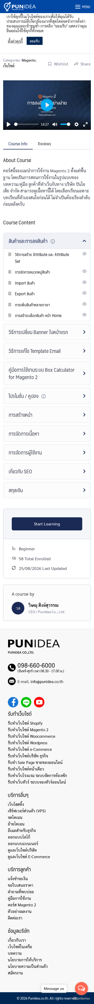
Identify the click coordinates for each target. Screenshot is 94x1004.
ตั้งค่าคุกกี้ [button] (15, 40)
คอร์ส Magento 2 (22, 904)
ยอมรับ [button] (34, 41)
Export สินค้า (24, 293)
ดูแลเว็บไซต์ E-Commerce (29, 856)
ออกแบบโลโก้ (19, 836)
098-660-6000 (36, 665)
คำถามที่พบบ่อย (21, 891)
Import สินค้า (25, 282)
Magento (29, 60)
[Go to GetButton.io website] (81, 998)
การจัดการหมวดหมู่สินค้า (32, 271)
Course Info (17, 143)
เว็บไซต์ (9, 65)
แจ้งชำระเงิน (18, 878)
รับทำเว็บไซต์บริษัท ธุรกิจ (28, 755)
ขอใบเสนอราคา (20, 885)
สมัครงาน (15, 972)
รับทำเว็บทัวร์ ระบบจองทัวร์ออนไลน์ (37, 781)
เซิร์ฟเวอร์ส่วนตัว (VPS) (27, 810)
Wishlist (61, 63)
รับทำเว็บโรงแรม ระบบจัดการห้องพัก (37, 775)
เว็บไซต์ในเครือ (20, 946)
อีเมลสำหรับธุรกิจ (22, 830)
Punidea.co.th (38, 998)
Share (85, 63)
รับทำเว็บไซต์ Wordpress (27, 742)
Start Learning (47, 523)
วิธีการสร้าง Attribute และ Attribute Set (42, 258)
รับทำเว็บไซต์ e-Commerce (30, 749)
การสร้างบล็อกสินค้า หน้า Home (38, 315)
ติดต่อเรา (15, 917)
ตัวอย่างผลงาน (20, 911)
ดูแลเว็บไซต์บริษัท (22, 849)
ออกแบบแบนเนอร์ (23, 843)
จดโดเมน (15, 817)
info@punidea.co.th (47, 681)
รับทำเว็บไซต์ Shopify (25, 722)
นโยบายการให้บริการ (25, 959)
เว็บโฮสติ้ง (16, 804)
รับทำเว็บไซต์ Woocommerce (31, 736)
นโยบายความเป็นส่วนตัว (28, 966)
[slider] (26, 124)
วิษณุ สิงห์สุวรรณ (43, 605)
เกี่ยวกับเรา (17, 940)
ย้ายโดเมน (16, 823)
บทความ (15, 953)
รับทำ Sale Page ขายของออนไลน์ (35, 762)
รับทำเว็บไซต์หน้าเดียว (26, 768)
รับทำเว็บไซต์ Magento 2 (28, 729)
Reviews (44, 143)
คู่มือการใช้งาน (19, 898)
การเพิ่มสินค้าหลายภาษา (32, 304)
